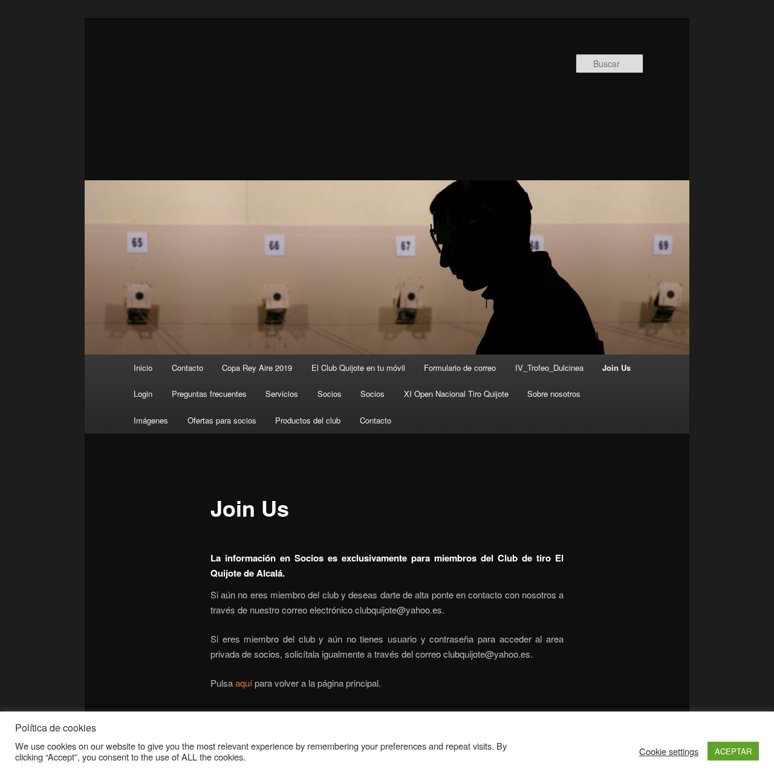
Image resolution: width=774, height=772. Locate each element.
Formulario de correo (460, 367)
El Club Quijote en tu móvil (358, 367)
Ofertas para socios (221, 420)
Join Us (616, 367)
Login (143, 393)
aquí (245, 682)
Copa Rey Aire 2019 (257, 367)
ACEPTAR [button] (733, 751)
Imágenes (151, 420)
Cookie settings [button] (668, 751)
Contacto (187, 367)
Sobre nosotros (553, 393)
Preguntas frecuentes (209, 393)
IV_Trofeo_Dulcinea (549, 367)
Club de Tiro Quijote (312, 101)
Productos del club (307, 420)
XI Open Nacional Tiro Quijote (456, 393)
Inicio (143, 367)
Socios (329, 393)
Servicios (281, 393)
